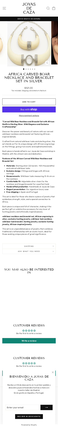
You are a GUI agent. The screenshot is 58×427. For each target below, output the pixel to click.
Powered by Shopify (29, 425)
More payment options (29, 115)
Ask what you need (29, 251)
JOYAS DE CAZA (29, 8)
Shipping (25, 90)
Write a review (29, 340)
